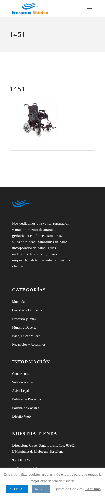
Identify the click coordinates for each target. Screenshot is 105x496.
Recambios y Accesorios (28, 344)
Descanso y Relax (24, 319)
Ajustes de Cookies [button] (68, 489)
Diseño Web (21, 416)
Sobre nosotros (22, 382)
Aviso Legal (20, 391)
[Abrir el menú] (89, 8)
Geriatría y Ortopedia (27, 310)
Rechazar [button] (41, 489)
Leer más (93, 489)
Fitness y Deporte (24, 327)
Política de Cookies (25, 408)
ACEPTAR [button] (17, 489)
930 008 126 (21, 460)
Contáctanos (20, 373)
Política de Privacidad (27, 399)
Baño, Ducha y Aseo (26, 336)
